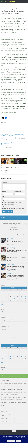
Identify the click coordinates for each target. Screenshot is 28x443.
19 (10, 298)
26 (10, 300)
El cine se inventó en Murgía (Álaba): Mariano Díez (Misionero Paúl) (6, 143)
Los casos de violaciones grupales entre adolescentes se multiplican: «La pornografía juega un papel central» (17, 250)
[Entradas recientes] (4, 234)
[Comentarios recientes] (17, 234)
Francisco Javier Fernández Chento (14, 434)
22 (21, 298)
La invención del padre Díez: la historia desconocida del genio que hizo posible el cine (19, 134)
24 (2, 300)
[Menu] (26, 1)
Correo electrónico (18, 191)
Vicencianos (4, 329)
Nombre (4, 191)
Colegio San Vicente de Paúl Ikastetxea (10, 320)
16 (25, 296)
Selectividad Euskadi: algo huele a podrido (15, 418)
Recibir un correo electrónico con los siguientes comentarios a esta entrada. (11, 203)
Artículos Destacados (6, 5)
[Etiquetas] (24, 234)
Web (3, 196)
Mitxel (4, 15)
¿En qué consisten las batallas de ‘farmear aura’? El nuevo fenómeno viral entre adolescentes (16, 241)
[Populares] (11, 234)
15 (21, 296)
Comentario (5, 182)
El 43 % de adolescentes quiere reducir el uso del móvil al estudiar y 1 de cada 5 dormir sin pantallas (16, 259)
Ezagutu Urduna (5, 326)
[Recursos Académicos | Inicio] (11, 2)
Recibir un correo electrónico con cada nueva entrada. (13, 208)
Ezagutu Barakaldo (6, 323)
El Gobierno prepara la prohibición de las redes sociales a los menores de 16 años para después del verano (17, 268)
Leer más (19, 440)
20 (14, 298)
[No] (26, 439)
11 (6, 296)
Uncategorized (10, 238)
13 (14, 296)
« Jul (2, 304)
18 (6, 298)
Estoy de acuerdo (11, 440)
